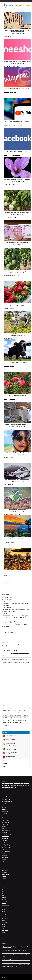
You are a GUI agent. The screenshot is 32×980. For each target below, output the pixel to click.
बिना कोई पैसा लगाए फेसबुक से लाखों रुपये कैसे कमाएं (17, 151)
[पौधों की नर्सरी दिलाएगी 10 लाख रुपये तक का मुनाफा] (17, 322)
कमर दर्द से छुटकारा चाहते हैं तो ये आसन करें (16, 650)
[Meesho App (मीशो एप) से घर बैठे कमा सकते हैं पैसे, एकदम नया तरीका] (17, 49)
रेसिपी (10, 717)
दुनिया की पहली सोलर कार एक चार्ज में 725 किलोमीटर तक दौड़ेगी (17, 480)
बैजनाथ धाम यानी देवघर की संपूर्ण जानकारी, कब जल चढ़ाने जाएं (14, 624)
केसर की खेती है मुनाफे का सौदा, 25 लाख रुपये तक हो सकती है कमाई (17, 179)
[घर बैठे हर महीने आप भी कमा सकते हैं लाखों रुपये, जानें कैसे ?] (17, 230)
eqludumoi (5, 659)
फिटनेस (24, 712)
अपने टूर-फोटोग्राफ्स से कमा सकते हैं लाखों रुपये (17, 538)
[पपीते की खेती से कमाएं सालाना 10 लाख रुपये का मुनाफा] (17, 259)
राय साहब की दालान (5, 962)
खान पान (15, 710)
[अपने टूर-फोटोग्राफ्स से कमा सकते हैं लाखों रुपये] (17, 526)
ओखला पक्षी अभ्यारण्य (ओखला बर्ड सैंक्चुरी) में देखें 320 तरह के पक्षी (13, 950)
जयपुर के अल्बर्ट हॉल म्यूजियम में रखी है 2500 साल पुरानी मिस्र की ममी (14, 954)
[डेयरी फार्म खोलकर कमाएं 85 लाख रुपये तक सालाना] (17, 350)
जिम (25, 710)
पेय (13, 712)
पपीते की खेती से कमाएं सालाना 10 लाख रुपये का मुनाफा (17, 271)
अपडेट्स (21, 707)
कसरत (9, 710)
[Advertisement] (16, 684)
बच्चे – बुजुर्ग (4, 830)
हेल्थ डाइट (5, 725)
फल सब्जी (18, 712)
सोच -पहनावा (15, 722)
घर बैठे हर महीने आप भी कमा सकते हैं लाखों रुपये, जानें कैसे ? (17, 242)
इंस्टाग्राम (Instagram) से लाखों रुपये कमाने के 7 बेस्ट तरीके (17, 88)
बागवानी (12, 715)
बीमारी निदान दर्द (18, 715)
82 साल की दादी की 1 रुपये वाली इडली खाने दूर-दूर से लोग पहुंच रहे (17, 424)
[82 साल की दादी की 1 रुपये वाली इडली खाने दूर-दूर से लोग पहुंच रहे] (17, 412)
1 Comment (12, 364)
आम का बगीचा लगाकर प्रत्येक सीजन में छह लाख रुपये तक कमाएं (17, 212)
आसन (4, 710)
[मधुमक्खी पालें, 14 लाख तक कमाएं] (17, 559)
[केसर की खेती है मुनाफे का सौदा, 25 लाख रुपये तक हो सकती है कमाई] (17, 167)
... (2, 599)
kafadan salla (5, 653)
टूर (4, 712)
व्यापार (13, 720)
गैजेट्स (21, 710)
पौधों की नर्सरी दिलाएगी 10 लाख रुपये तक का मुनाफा (17, 334)
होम (3, 597)
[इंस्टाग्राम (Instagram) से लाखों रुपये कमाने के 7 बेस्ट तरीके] (17, 77)
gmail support (5, 645)
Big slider (6, 707)
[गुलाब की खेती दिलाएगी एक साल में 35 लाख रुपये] (17, 383)
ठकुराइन (3, 959)
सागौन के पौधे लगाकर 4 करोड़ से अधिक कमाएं (17, 509)
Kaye (3, 650)
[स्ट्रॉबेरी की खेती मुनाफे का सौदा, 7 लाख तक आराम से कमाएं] (17, 292)
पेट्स (9, 712)
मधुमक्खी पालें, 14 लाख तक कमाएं (17, 571)
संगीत (24, 720)
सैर (9, 722)
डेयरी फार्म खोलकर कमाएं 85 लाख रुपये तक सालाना (17, 362)
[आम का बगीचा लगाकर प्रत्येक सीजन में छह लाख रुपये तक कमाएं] (17, 200)
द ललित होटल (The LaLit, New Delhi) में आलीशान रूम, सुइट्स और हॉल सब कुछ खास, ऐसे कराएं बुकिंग (17, 30)
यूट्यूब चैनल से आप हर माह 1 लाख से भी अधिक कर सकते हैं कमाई (17, 121)
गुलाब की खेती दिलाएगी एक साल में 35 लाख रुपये (17, 395)
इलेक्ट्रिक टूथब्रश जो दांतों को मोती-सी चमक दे (19, 662)
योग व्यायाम (25, 715)
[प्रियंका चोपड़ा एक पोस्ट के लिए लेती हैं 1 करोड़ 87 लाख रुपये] (17, 441)
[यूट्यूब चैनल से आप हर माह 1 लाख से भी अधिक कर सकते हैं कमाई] (17, 109)
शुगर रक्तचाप (19, 720)
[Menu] (27, 5)
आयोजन (27, 707)
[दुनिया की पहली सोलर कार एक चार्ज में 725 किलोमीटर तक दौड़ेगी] (17, 471)
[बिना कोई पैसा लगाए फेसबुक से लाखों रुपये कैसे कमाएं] (17, 139)
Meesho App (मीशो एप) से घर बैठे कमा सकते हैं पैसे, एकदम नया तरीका (17, 61)
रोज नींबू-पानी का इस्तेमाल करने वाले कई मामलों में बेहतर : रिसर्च (15, 603)
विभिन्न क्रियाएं (6, 720)
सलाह (5, 722)
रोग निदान (15, 717)
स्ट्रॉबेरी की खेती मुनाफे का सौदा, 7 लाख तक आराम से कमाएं (17, 304)
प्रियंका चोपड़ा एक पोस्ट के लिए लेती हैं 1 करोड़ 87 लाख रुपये (17, 453)
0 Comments (12, 33)
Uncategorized (13, 707)
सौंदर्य (21, 722)
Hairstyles (4, 662)
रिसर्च (5, 717)
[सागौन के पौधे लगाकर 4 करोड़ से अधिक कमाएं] (17, 498)
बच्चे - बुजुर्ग (5, 715)
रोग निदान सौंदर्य (22, 717)
